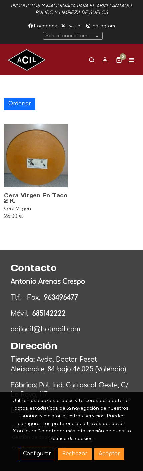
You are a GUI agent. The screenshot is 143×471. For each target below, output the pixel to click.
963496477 (62, 297)
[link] (27, 60)
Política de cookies (71, 438)
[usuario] (105, 60)
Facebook (45, 25)
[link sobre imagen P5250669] (36, 155)
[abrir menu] (132, 60)
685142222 (49, 313)
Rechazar (74, 454)
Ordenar (19, 104)
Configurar (37, 454)
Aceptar (109, 454)
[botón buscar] (92, 60)
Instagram (102, 25)
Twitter (73, 25)
